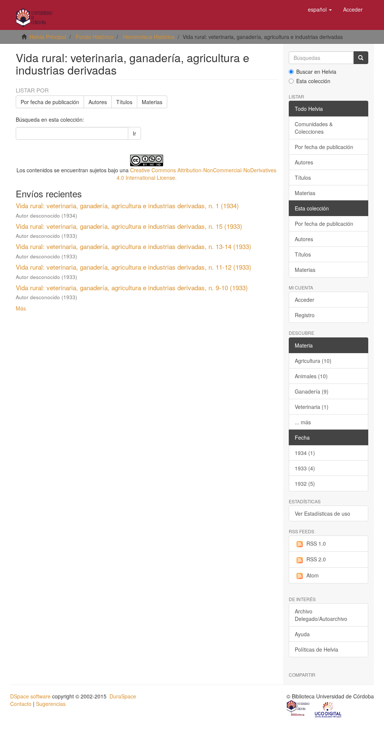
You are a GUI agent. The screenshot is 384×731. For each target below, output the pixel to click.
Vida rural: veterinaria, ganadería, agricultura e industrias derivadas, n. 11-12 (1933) (133, 267)
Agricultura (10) (313, 360)
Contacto (21, 703)
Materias (152, 102)
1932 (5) (305, 483)
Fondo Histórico (94, 36)
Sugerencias (51, 703)
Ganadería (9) (311, 391)
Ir (134, 133)
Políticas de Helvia (316, 649)
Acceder (304, 299)
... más (303, 422)
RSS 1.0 (316, 543)
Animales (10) (311, 376)
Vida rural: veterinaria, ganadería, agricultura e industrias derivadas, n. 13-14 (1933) (133, 246)
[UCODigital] (329, 709)
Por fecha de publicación (50, 102)
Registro (305, 315)
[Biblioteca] (298, 709)
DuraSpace (123, 696)
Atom (312, 575)
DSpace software (30, 696)
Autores (97, 102)
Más (21, 308)
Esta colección (313, 81)
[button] (320, 9)
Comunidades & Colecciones (314, 127)
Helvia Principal (48, 36)
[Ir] (360, 57)
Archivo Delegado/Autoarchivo (321, 614)
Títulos (124, 102)
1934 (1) (305, 453)
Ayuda (302, 634)
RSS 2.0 (316, 559)
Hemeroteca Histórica (148, 36)
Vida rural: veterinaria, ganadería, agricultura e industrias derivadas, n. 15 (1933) (129, 226)
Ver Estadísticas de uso (322, 513)
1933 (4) (305, 468)
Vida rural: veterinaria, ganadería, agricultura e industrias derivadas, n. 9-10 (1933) (132, 287)
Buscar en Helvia (316, 71)
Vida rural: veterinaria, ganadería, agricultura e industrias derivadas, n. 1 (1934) (127, 205)
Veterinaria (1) (311, 406)
